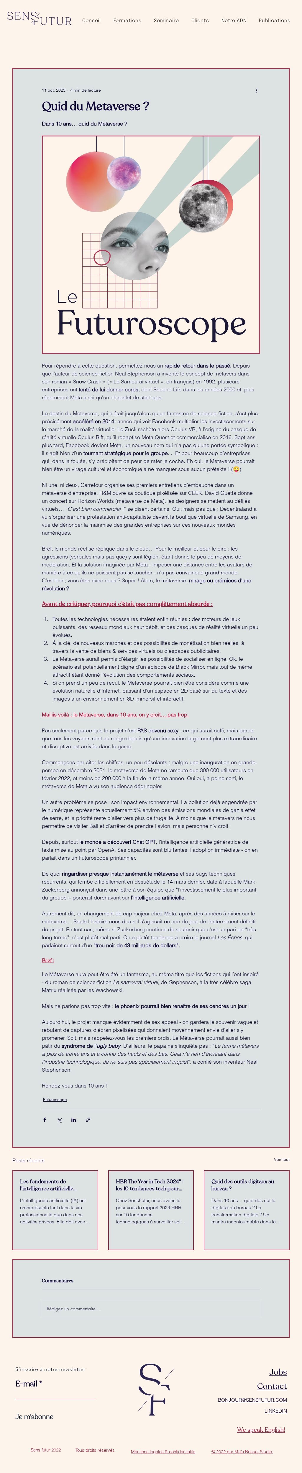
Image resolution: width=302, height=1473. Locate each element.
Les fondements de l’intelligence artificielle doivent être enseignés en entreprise (50, 1185)
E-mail (26, 1384)
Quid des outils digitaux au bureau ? (242, 1185)
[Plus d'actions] (256, 90)
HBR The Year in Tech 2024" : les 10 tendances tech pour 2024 (149, 1185)
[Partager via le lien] (88, 1120)
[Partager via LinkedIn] (73, 1120)
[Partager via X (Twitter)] (59, 1120)
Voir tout (282, 1159)
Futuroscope (55, 1099)
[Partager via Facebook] (44, 1120)
